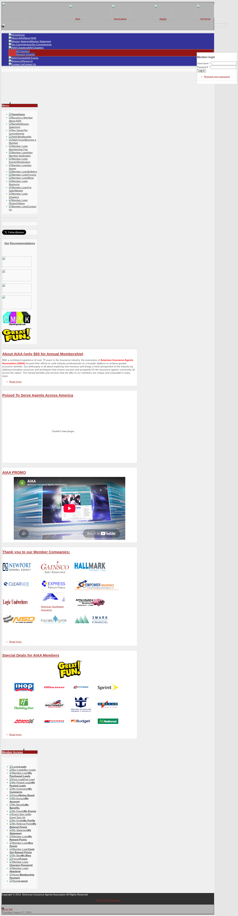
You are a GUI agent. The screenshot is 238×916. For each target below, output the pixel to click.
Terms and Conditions (108, 900)
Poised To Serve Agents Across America (37, 395)
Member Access (12, 752)
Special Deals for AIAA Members (30, 655)
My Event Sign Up (20, 816)
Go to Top (7, 909)
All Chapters (22, 51)
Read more (15, 381)
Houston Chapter (25, 54)
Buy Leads (30, 769)
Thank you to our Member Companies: (36, 552)
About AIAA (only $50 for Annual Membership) (42, 354)
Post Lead (29, 779)
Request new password (217, 76)
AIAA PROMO (14, 472)
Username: (204, 63)
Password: (203, 67)
